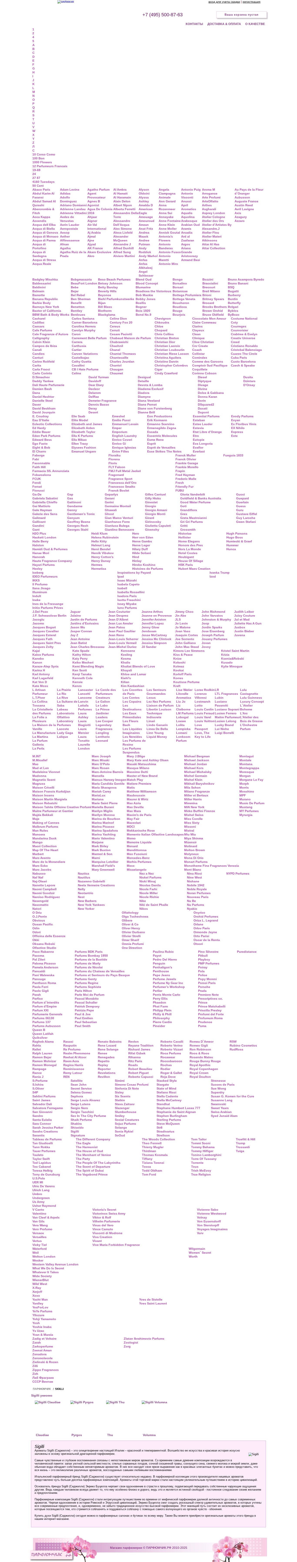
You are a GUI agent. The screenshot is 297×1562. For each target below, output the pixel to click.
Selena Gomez (81, 1092)
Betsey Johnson (110, 283)
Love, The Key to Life (203, 734)
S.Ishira (37, 1084)
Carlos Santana (83, 318)
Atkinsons (209, 240)
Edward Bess (42, 439)
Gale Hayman (42, 510)
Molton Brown (194, 850)
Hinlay (137, 561)
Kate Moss (40, 686)
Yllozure (38, 1315)
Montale (245, 760)
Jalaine (75, 615)
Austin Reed (244, 205)
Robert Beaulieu (140, 1069)
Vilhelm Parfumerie (106, 1221)
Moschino (246, 791)
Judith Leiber (244, 611)
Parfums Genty (86, 979)
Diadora (143, 393)
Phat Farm (160, 1006)
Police (202, 975)
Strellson (163, 1135)
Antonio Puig (191, 189)
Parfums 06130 (43, 1018)
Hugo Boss (234, 537)
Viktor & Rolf (101, 1217)
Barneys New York (45, 307)
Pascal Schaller (86, 1002)
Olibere (127, 920)
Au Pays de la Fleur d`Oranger (249, 191)
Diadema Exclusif (151, 389)
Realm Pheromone (76, 1053)
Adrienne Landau (73, 209)
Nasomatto (40, 904)
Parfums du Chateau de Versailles (100, 971)
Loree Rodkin (205, 690)
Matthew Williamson (142, 791)
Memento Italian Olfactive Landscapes (155, 834)
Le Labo (102, 705)
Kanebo (38, 658)
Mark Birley (100, 846)
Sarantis (38, 1135)
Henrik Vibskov (102, 553)
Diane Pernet (147, 404)
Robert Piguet (138, 1073)
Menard (132, 846)
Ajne (90, 240)
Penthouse (161, 971)
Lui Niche (222, 729)
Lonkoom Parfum (183, 738)
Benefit (76, 303)
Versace (38, 1233)
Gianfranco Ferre (117, 521)
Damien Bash (42, 389)
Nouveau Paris (198, 897)
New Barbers (87, 901)
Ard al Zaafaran (187, 238)
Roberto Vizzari (171, 1049)
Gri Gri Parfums (191, 521)
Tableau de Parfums (47, 1139)
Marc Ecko (40, 865)
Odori (36, 932)
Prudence (205, 1022)
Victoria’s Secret (104, 1209)
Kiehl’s (126, 678)
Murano (245, 799)
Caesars (38, 326)
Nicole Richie (149, 897)
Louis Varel (203, 717)
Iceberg (37, 572)
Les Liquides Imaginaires (132, 731)
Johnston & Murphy (216, 619)
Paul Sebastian (86, 1022)
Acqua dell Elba (44, 224)
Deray (92, 408)
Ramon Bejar (41, 1057)
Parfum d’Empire (44, 1006)
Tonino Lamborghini (206, 1155)
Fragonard (116, 475)
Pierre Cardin (162, 1022)
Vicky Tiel (39, 1245)
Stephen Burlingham (172, 1116)
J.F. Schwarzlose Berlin (49, 615)
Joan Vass (182, 631)
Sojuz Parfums (125, 1123)
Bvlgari (233, 307)
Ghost (109, 514)
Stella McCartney (169, 1100)
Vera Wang (40, 1225)
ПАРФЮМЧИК (42, 1388)
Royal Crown (199, 1073)
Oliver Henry (131, 928)
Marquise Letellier (105, 862)
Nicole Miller (148, 893)
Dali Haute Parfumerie (48, 385)
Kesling (126, 654)
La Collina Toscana (39, 703)
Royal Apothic (200, 1065)
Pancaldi (38, 971)
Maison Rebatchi (44, 803)
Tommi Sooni (200, 1143)
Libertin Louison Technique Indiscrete (159, 713)
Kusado (227, 662)
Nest (81, 897)
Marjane (97, 842)
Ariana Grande (186, 250)
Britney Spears (213, 299)
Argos (185, 244)
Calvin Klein (41, 342)
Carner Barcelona (84, 322)
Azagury (241, 217)
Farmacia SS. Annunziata (50, 471)
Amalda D (146, 205)
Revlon (133, 1041)
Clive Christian (203, 342)
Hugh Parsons (236, 533)
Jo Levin (181, 623)
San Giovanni (42, 1112)
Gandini (38, 525)
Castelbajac (80, 357)
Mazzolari (134, 822)
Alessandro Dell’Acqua (121, 222)
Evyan (235, 420)
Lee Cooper (104, 721)
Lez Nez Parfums (159, 701)
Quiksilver (39, 1037)
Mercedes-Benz (138, 858)
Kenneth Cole (82, 678)
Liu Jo (180, 701)
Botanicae (180, 291)
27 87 (36, 178)
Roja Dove (168, 1076)
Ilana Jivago (41, 588)
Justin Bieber (244, 631)
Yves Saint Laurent (153, 1303)
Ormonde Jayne (205, 932)
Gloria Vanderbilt (192, 494)
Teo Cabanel (41, 1166)
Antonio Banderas (166, 246)
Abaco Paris (41, 189)
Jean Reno (116, 635)
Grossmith (188, 529)
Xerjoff (37, 1291)
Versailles (39, 1237)
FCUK (36, 478)
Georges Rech (77, 525)
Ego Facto (40, 443)
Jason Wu (77, 627)
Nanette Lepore (43, 885)
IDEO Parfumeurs (45, 576)
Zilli (35, 1366)
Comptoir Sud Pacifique (209, 365)
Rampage (39, 1069)
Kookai (178, 670)
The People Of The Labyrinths (98, 1162)
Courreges (238, 326)
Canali (37, 350)
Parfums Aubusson (46, 1026)
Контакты (194, 24)
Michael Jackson (196, 760)
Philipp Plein (162, 1010)
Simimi (120, 1080)
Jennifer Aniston (154, 619)
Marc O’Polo (101, 764)
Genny (72, 510)
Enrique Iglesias (124, 447)
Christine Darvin (167, 361)
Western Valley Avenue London (55, 1264)
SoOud (120, 1135)
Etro (196, 436)
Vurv (200, 1233)
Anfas (143, 260)
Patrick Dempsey (87, 1006)
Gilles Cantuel (155, 494)
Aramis (186, 228)
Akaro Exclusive (99, 252)
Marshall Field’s (103, 865)
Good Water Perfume (195, 502)
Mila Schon (192, 787)
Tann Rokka (41, 1147)
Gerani (110, 498)
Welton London (43, 1256)
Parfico (37, 998)
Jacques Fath (42, 639)
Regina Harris (73, 1065)
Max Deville (135, 807)
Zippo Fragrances (45, 1370)
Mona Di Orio (194, 858)
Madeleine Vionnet (46, 772)
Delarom (94, 393)
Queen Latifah (42, 1033)
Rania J (37, 1076)
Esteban (199, 420)
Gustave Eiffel (246, 514)
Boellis (141, 303)
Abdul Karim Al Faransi (43, 195)
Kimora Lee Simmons (189, 650)
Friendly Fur (184, 486)
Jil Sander (149, 647)
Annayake (166, 217)
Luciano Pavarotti (221, 703)
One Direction (132, 947)
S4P (35, 1092)
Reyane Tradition (141, 1045)
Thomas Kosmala (155, 1155)
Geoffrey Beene (78, 521)
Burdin (233, 299)
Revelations (106, 1073)
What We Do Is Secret (48, 1268)
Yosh (36, 1323)
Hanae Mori (40, 553)
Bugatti (233, 291)
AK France (95, 248)
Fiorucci (38, 490)
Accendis (39, 221)
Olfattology (130, 912)
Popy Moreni (207, 979)
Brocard (208, 303)
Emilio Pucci (121, 420)
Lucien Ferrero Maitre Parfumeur (227, 715)
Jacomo (38, 623)
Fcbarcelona (41, 475)
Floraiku (114, 455)
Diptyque (204, 381)
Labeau (62, 709)
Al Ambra (120, 189)
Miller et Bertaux (196, 795)
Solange (121, 1127)
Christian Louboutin (170, 350)
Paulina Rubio (163, 951)
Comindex (199, 357)
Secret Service (81, 1088)
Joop (205, 623)
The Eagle (83, 1143)
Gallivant (39, 521)
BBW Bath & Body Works (50, 314)
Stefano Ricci (166, 1092)
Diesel (202, 377)
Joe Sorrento (184, 639)
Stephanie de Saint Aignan (176, 1112)
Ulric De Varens (43, 1186)
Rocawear (167, 1057)
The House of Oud (89, 1151)
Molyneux (191, 854)
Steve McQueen (168, 1123)
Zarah (36, 1342)
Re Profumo (72, 1049)
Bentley (76, 310)
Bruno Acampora (240, 279)
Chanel (115, 350)
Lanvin (83, 701)
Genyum (73, 518)
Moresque (246, 772)
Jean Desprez (118, 615)
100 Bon (38, 158)
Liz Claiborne (183, 707)
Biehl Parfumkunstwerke (116, 299)
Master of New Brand (142, 776)
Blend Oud (144, 279)
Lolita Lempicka (183, 727)
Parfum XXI (40, 1010)
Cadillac (38, 322)
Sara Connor (41, 1123)
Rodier (165, 1069)
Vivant (97, 1241)
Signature (78, 1135)
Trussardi (243, 1147)
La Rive (62, 697)
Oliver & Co (130, 924)
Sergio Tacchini (82, 1112)
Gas (70, 498)
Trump (240, 1143)
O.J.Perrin (39, 916)
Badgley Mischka (45, 279)
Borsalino (180, 283)
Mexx (131, 865)
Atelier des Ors (213, 221)
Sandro (37, 1116)
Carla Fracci (41, 369)
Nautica (83, 873)
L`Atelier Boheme (246, 707)
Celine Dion (118, 318)
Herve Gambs (142, 541)
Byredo (259, 279)
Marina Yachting (104, 834)
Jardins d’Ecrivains (84, 623)
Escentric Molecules (162, 436)
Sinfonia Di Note (127, 1088)
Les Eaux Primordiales (132, 715)
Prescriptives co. (210, 998)
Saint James (41, 1100)
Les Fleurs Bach (130, 723)
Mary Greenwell (103, 869)
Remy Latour (72, 1073)
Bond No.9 (143, 314)
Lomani (181, 733)
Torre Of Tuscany (204, 1159)
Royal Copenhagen (204, 1069)
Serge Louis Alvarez (85, 1100)
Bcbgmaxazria (81, 279)
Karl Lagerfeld (42, 678)
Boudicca (180, 307)
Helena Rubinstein (105, 537)
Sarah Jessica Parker (47, 1127)
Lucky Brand (224, 725)
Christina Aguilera (168, 357)
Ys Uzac (38, 1330)
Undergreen (41, 1198)
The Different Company (93, 1139)
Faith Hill (39, 467)
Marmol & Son (102, 854)
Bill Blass (105, 307)
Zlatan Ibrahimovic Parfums (144, 1338)
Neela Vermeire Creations (96, 885)
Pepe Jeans (161, 975)
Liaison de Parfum (160, 705)
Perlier (157, 990)
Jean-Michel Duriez (122, 647)
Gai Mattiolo (41, 506)
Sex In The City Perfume (88, 1116)
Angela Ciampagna (167, 191)
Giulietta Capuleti (158, 525)
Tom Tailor (199, 1139)
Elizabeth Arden (83, 428)
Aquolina (188, 217)
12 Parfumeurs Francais (49, 166)
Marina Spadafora (105, 830)
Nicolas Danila (150, 885)
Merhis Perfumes (139, 862)
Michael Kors (194, 768)
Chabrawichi (119, 342)
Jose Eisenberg (213, 631)
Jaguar (75, 611)
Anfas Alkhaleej (145, 265)
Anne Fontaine (170, 221)
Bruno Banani (238, 283)
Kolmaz (178, 666)
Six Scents (122, 1096)
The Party (83, 1159)
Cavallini (78, 365)
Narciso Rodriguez (46, 897)
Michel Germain (195, 776)
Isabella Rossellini (131, 592)
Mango (37, 842)
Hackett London (44, 537)
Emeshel (118, 416)
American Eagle (146, 211)
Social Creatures (127, 1119)
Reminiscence (73, 1069)
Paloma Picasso (44, 963)
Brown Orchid (212, 310)
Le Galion (103, 701)
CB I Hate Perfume (85, 369)
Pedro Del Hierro (165, 959)
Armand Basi (190, 260)
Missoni (190, 826)
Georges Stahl (77, 529)
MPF (242, 795)
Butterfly (234, 303)
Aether (65, 236)
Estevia (198, 428)
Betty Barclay (108, 287)
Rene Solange (108, 1049)
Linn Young (155, 733)
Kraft (176, 686)
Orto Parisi (201, 936)
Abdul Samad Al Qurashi (44, 203)
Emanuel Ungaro (84, 451)
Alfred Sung (122, 252)
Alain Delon (121, 201)
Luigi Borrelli (224, 733)
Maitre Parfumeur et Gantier (52, 811)
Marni (96, 858)
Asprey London (213, 213)
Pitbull (203, 955)
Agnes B (93, 201)
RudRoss (236, 1049)
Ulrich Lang (41, 1190)
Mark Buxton (101, 850)
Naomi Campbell (44, 889)
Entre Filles (120, 451)
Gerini (109, 502)
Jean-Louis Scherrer (123, 639)
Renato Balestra (110, 1041)
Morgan (245, 776)
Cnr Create (200, 346)
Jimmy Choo (184, 611)
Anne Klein (167, 224)
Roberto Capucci (140, 1076)
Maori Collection (44, 846)
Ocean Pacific (42, 924)
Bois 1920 (143, 310)
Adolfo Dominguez (68, 199)
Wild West (39, 1284)
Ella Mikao (79, 439)
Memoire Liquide (139, 842)
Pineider (159, 1026)
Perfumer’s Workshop (169, 987)
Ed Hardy (39, 428)
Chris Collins (164, 334)
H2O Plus (39, 533)
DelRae (93, 396)
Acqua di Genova (45, 232)
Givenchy (152, 529)
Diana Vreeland (149, 400)
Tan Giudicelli (42, 1143)
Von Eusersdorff (209, 1221)
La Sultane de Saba (67, 703)
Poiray (202, 967)
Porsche (204, 987)
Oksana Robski (43, 944)
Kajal (36, 650)
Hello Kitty (99, 541)
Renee (102, 1053)
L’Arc (244, 713)
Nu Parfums (195, 904)
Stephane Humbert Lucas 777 (178, 1108)
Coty (234, 322)
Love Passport (201, 727)
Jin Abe (180, 615)
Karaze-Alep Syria (45, 666)
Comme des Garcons (207, 361)
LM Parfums (185, 713)
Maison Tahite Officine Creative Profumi (61, 807)
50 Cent (38, 185)
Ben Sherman (81, 299)
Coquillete (199, 369)
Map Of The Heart (45, 850)
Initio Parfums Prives (47, 607)
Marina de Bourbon (106, 819)
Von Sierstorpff (208, 1225)
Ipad (120, 576)
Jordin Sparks (212, 627)
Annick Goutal (169, 232)
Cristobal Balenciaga (246, 350)
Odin (36, 928)
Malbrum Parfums (45, 826)
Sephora (77, 1096)
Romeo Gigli (199, 1045)
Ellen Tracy (80, 443)
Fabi (35, 459)
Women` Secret (200, 1252)
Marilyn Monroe (103, 815)
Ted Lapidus (41, 1162)
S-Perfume (40, 1080)
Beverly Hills (107, 291)
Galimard (39, 518)
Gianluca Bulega (117, 525)
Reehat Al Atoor (74, 1057)
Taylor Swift (41, 1159)
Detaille (143, 381)
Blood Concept (147, 283)
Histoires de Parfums (147, 568)
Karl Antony (41, 674)
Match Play (135, 779)
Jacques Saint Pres (46, 643)
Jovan (206, 643)
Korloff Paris (182, 674)
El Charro (39, 451)
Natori (36, 908)
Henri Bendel (100, 549)
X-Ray (36, 1288)
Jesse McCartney (154, 635)
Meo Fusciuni (137, 854)
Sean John (79, 1084)
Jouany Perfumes (214, 639)
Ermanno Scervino (160, 424)
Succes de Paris (223, 1084)
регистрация (251, 1)
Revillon (104, 1076)
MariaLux (98, 795)
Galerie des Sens (44, 514)
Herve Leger (141, 545)
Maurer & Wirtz (137, 799)
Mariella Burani (103, 807)
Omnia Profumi (133, 944)
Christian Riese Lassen (172, 353)
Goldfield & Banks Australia (200, 498)
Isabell (122, 588)
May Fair (133, 819)
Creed (235, 342)
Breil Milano (211, 291)
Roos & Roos (199, 1053)
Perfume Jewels (164, 979)
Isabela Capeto (128, 584)
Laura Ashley (83, 715)
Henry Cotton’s (102, 557)
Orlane (198, 924)
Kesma (126, 658)
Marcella (98, 776)
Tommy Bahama (203, 1147)
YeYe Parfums (42, 1311)
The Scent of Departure (93, 1166)
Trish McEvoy (201, 1170)
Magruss (38, 783)
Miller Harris (193, 799)
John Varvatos (212, 615)
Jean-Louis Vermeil (122, 643)
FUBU (179, 490)
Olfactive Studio (44, 947)
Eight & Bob (41, 447)
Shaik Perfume (81, 1119)
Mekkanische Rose (141, 830)
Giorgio (150, 506)
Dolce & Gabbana (211, 393)
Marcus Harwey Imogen (109, 779)
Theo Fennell (152, 1143)
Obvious (38, 920)
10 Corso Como (43, 154)
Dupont (203, 412)
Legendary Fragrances (104, 727)
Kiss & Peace (183, 654)
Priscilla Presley (210, 1010)
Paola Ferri (40, 987)
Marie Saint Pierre (105, 803)
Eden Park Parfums (46, 436)
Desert (93, 412)
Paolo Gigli (40, 990)
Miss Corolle (193, 819)
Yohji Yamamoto (44, 1319)
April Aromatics (188, 207)
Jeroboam (149, 631)
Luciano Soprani (227, 709)
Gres (183, 514)
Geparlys (111, 494)
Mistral (189, 830)
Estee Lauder (202, 424)
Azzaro (240, 221)
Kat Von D (39, 682)
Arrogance (209, 193)
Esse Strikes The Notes (164, 451)
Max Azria (134, 803)
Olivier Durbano (133, 932)
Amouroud (146, 221)
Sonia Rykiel (124, 1131)
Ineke (36, 600)
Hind (135, 557)
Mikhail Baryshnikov (199, 783)
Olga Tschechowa (135, 916)
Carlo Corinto (42, 373)
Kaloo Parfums (43, 654)
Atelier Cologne (213, 217)
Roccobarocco (171, 1061)
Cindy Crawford (166, 373)
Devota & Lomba (150, 385)
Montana (245, 764)
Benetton (78, 307)
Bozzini (207, 279)
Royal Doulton (200, 1076)
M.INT (36, 756)
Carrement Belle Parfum (89, 338)
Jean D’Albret (118, 619)
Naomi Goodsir (43, 893)
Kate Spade (80, 650)
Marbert (38, 854)
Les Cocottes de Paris (132, 691)
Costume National (244, 318)
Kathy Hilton (81, 654)
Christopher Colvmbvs (171, 365)
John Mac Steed (187, 647)
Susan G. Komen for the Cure (232, 1096)
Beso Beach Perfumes (114, 279)
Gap (70, 494)
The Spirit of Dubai (90, 1170)
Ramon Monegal (44, 1065)
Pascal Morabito (87, 998)
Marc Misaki (100, 760)
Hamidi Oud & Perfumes (50, 549)
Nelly (81, 889)
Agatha (65, 248)
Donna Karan (207, 396)
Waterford (39, 1248)
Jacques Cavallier (45, 631)
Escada (152, 432)
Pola (201, 971)
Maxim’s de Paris (139, 815)
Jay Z (74, 635)
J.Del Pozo (40, 611)
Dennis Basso (98, 404)
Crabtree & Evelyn (244, 334)
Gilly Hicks (153, 498)
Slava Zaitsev (125, 1104)
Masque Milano (138, 768)
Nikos (143, 908)
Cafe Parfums (42, 330)
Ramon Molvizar (44, 1061)
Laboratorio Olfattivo (65, 715)
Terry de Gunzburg (46, 1174)
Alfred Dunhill (123, 248)
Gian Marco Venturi (119, 518)
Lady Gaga (65, 733)
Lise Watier (184, 690)
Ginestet (151, 502)
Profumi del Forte (211, 1014)
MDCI (131, 826)
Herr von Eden (142, 537)
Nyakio (192, 908)
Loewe (181, 721)
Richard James (139, 1049)
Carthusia (79, 346)
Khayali (126, 670)
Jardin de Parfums (83, 619)
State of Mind (166, 1088)
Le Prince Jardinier (103, 711)
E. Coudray (40, 416)
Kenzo (77, 686)
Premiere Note (208, 994)
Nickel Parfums (150, 877)
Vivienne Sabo (207, 1209)
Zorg (127, 1346)
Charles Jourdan (122, 361)
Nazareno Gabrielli (91, 881)
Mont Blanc (192, 869)
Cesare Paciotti (121, 334)
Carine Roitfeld (43, 361)
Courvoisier (239, 330)
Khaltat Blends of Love (138, 666)
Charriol (116, 365)
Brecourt (208, 287)
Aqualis (186, 213)
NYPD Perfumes (237, 873)
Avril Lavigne (244, 209)
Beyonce (104, 295)
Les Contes (131, 697)
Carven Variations (85, 353)
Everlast (199, 451)
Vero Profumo (42, 1229)
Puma (202, 1026)
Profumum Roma (210, 1018)
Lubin (219, 697)
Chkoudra (162, 322)
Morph (244, 783)
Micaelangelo (137, 869)
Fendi (36, 482)
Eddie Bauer (41, 432)
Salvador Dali (42, 1104)
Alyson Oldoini (144, 191)
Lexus (151, 697)
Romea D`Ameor (202, 1041)
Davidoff (94, 381)
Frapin (180, 471)
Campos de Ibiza (44, 346)
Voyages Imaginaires (212, 1229)
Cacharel (38, 318)
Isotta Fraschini (129, 600)
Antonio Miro (168, 264)
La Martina (40, 736)
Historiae (185, 533)
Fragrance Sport (120, 478)
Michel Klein (193, 779)
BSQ (231, 287)
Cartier (77, 350)
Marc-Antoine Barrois (107, 772)
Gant (36, 529)
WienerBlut (40, 1280)
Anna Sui (165, 213)
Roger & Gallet (171, 1073)
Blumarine (143, 287)
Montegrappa (249, 768)
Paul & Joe (83, 1014)
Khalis (125, 662)
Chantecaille (119, 357)
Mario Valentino (103, 838)
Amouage (146, 217)
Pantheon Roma (44, 983)
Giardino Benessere (119, 529)
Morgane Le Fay (251, 779)
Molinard (190, 846)
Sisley (119, 1092)
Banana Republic (45, 299)
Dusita (248, 377)
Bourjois (179, 314)
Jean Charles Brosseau (87, 647)
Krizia (225, 654)
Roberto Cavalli (171, 1041)
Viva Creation (102, 1237)
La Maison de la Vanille (44, 727)
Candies (38, 353)
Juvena (239, 635)
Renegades (106, 1057)
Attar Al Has (210, 244)
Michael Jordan (195, 764)
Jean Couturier (119, 611)
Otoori (198, 944)
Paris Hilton (83, 990)
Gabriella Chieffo (44, 502)
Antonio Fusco (170, 252)
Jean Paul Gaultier (121, 631)
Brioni (206, 295)
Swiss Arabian (221, 1112)
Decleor (94, 389)
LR (217, 690)
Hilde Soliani (141, 553)
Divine (202, 389)
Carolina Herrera (84, 326)
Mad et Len (40, 768)
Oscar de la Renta (207, 940)
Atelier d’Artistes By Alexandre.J (217, 226)
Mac (35, 764)
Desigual (144, 377)
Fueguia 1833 (233, 455)
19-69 (36, 170)
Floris (112, 463)
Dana (36, 393)
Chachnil (116, 346)
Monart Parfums (196, 862)
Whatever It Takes (45, 1272)
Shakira (76, 1123)
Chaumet (116, 373)
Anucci (186, 201)
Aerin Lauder (69, 224)
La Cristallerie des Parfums (42, 711)
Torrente (197, 1162)
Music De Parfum (251, 803)
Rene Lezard (107, 1045)
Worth (193, 1256)
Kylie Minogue (231, 666)
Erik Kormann (157, 420)
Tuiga (240, 1151)
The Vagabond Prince (92, 1174)
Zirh (35, 1373)
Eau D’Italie (40, 420)
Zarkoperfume (42, 1346)
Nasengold (40, 901)
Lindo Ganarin (157, 725)
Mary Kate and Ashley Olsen (148, 760)
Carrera (77, 342)
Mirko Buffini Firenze (199, 811)
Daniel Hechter (43, 396)
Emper (117, 428)
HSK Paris (185, 564)
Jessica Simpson (154, 643)
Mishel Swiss (194, 815)
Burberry (234, 295)
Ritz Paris (135, 1061)
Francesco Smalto (121, 486)
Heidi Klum (99, 533)
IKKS (36, 580)
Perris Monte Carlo (166, 994)
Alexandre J (122, 244)
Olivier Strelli (131, 936)
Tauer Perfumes (43, 1151)
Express (237, 432)
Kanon (37, 662)
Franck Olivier (185, 459)
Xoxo (36, 1295)
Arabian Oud (190, 224)
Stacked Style (167, 1080)
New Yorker (86, 908)
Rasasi (68, 1041)
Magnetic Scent (43, 779)
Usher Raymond (44, 1205)
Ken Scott (79, 670)
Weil (35, 1252)
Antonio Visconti (187, 195)
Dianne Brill (146, 412)
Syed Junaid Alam (224, 1116)
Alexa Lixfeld (123, 232)
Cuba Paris (239, 357)
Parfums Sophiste (88, 987)
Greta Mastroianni (193, 518)
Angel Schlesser (146, 273)
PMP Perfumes (208, 963)
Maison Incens (43, 795)
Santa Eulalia (42, 1119)
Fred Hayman (185, 475)
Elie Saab (78, 416)
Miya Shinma (193, 838)
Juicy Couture (244, 615)
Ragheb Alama (43, 1041)
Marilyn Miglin (102, 811)
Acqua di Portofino (39, 246)
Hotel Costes (187, 553)
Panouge (39, 979)
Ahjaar (92, 217)
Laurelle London (84, 746)
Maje (35, 819)
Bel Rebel (78, 295)
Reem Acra (71, 1061)
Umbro (37, 1194)
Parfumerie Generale (47, 1014)
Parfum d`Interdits (45, 1002)
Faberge (38, 455)
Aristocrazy (189, 256)
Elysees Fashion (84, 447)
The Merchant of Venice (93, 1155)
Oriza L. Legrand (206, 920)
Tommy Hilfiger (202, 1151)
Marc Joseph (101, 756)
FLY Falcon (116, 467)
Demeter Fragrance (102, 400)
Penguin (159, 963)
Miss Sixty (191, 822)
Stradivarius (165, 1131)
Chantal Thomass (123, 353)
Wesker (37, 1260)
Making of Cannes (45, 822)
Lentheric (103, 736)
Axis (238, 213)
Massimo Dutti (137, 772)
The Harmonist (87, 1147)
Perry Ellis (160, 998)
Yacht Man (40, 1299)
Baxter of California (46, 310)
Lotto (199, 705)
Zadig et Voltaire (44, 1338)
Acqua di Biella (43, 228)
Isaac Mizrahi (127, 580)
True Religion (201, 1174)
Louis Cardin (204, 709)
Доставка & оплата (224, 24)
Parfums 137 (41, 1022)
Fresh (179, 482)
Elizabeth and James (87, 424)
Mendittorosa (137, 850)
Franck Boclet (118, 490)
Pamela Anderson (45, 967)
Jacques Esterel (44, 635)
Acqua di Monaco (45, 236)
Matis (131, 787)
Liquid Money (157, 736)
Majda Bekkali (42, 815)
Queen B (38, 1030)
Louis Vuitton (205, 721)
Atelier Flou (210, 232)
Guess (241, 506)
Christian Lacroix (167, 346)
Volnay (202, 1217)
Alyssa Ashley (144, 199)
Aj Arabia (94, 232)
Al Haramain (122, 197)
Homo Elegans (189, 541)
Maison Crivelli (43, 787)
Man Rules (40, 830)
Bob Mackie (144, 295)
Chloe (159, 326)
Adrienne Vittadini (73, 213)
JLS (178, 619)
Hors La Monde (189, 549)
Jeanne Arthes (152, 611)
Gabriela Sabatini (45, 498)
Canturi (37, 357)
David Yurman (98, 377)
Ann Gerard (167, 201)
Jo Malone (182, 627)
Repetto (104, 1061)
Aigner (92, 221)
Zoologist (131, 1342)
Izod (213, 576)
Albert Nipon (122, 205)
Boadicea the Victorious (153, 291)
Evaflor (198, 447)
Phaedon (159, 1002)
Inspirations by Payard (134, 572)
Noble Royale (197, 889)
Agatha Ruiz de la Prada (73, 254)
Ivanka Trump (220, 572)
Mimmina (190, 803)
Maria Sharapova (104, 787)
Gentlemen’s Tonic (81, 514)
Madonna (39, 776)
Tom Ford (149, 1174)
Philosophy (161, 1018)
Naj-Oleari (39, 881)
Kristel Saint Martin (235, 650)
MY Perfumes (249, 811)
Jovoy (206, 647)
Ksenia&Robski (232, 658)
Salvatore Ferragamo (47, 1108)
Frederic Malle (185, 478)
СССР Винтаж (42, 1381)
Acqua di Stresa (44, 260)
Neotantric (85, 893)
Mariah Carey (101, 791)
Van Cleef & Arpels (46, 1217)
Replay (103, 1065)
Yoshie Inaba (42, 1327)
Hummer (232, 545)
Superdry (217, 1092)
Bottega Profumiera (187, 295)
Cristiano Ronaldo (244, 346)
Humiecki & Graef (239, 541)
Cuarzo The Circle (244, 353)
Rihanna (134, 1057)
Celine (76, 373)
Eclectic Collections (47, 424)
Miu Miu (190, 834)
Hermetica (98, 568)
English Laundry (124, 436)
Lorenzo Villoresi (201, 695)
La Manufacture (44, 733)
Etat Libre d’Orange (207, 432)
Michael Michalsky (198, 772)
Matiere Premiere (139, 783)
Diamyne (144, 396)
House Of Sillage (190, 561)
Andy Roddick (145, 250)
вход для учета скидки (224, 1)
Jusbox (239, 627)
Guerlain (242, 502)
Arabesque (189, 221)
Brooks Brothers (214, 307)
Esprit (151, 443)
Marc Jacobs (41, 869)
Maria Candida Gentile (108, 783)
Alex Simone (122, 228)
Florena (114, 459)
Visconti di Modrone (107, 1233)
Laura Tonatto (84, 738)
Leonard (102, 740)
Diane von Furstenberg (155, 408)
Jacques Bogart (44, 627)
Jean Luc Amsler (120, 623)
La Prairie (64, 690)
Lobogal (182, 717)
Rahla (36, 1045)
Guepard (242, 498)
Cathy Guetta (81, 361)
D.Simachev (41, 377)
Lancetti (84, 693)
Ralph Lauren (42, 1053)
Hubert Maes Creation (194, 568)
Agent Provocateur (96, 195)
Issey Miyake (127, 604)
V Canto (38, 1209)
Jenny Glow (150, 627)
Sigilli (75, 1131)
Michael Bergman (197, 756)
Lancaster (85, 690)
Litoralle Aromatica (183, 695)
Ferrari (37, 486)
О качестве (255, 24)
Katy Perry (80, 658)
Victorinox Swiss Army (108, 1213)
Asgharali (209, 209)
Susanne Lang (221, 1100)
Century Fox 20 (121, 322)
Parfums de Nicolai (89, 967)
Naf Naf (37, 877)
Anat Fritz (146, 228)
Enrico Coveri (122, 439)
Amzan (144, 224)
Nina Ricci (194, 873)
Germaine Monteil (118, 506)
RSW (233, 1041)
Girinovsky (153, 521)
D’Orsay (249, 385)
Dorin (202, 400)
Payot (157, 955)
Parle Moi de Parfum (89, 994)
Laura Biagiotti (84, 723)
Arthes (207, 205)
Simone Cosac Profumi (131, 1084)
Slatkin (120, 1100)
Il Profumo (40, 584)
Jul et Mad (242, 619)
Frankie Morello (187, 467)
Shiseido (77, 1127)
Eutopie (198, 439)
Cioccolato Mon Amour (209, 318)
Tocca (146, 1166)
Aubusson (242, 197)
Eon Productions (159, 416)
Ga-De (37, 494)
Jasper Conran (81, 631)
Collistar (198, 353)
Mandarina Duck (44, 838)
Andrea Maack (144, 234)
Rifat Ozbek (136, 1053)
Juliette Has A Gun (248, 623)
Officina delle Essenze (48, 936)
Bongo (178, 279)
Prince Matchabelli (211, 1006)
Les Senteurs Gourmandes (156, 691)
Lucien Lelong (225, 721)
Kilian (125, 682)
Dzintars (249, 381)
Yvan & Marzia (42, 1334)
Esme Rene (155, 439)
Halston (38, 545)
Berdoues (78, 314)
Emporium (119, 432)
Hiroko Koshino (143, 564)
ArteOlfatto (210, 201)
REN (66, 1076)
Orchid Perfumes (206, 916)
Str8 (159, 1127)
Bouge (177, 310)
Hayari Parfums (43, 564)
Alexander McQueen (120, 238)
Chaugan (116, 369)
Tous (195, 1166)
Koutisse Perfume (186, 682)
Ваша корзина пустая (242, 14)
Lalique (62, 736)
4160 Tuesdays (43, 181)
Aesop (65, 232)
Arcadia (186, 232)
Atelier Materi (212, 236)
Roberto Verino (171, 1045)
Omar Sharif (130, 940)
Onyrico (199, 912)
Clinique (198, 338)
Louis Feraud (204, 713)
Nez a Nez (146, 873)
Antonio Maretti (165, 258)
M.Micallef (39, 760)
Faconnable (41, 463)
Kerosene (128, 650)
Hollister (184, 537)
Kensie (77, 682)
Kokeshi (179, 662)
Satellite (77, 1080)
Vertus (37, 1241)
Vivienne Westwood (211, 1213)
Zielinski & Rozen (45, 1362)
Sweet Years (220, 1108)
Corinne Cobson (204, 373)
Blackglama (106, 314)
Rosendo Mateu (201, 1057)
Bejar (74, 291)
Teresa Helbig (42, 1170)
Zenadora (39, 1354)
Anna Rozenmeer (167, 207)
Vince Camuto (102, 1229)
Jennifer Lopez (153, 623)
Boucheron (181, 303)
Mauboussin (136, 795)
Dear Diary (96, 385)
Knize (177, 658)
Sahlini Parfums (44, 1096)
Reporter (104, 1069)
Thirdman (149, 1151)
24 (34, 174)
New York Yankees (91, 904)
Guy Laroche (245, 518)
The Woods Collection (158, 1139)
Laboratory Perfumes (65, 723)
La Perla (38, 748)
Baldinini (39, 287)
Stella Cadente (167, 1096)
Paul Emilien (84, 1018)
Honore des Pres (190, 545)
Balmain (38, 291)
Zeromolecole (42, 1358)
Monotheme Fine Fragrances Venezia (211, 865)
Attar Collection (213, 248)
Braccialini (210, 283)
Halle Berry (40, 541)
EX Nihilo (238, 428)
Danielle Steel (42, 400)
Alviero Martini (124, 256)
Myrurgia (245, 815)
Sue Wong (218, 1088)
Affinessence (70, 240)
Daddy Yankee (42, 381)
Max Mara (134, 811)
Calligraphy (40, 338)
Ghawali (111, 510)
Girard (149, 518)
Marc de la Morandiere (48, 862)
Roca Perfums (170, 1053)
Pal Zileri (38, 959)
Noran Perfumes (199, 893)
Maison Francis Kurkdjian (51, 791)
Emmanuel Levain (125, 424)
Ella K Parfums (82, 436)
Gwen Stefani (246, 521)
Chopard (161, 330)
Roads (133, 1065)
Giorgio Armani (156, 510)
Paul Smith (83, 1026)
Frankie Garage (186, 463)
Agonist (93, 205)
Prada (202, 990)
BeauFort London (84, 283)
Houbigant (186, 557)
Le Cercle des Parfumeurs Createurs (106, 693)
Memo (131, 838)
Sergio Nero (79, 1108)
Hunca (231, 549)
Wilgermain (197, 1248)
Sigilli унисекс (41, 1395)
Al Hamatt (120, 193)
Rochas (166, 1065)
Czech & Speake (243, 365)
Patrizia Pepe (84, 1010)
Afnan (64, 244)
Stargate (163, 1084)
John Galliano (185, 643)
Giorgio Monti (155, 514)
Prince (202, 1002)
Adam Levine (69, 189)
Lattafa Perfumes (85, 707)
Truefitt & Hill (245, 1139)
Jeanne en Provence (157, 615)
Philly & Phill (162, 1014)
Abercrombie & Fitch (43, 211)
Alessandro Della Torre (125, 215)
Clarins (197, 326)
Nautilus (84, 877)
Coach (197, 350)
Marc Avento (41, 858)
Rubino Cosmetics (243, 1045)
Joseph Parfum (213, 635)
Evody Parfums (242, 416)
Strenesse (218, 1080)
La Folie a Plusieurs (39, 719)
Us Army (38, 1202)
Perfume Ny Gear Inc (168, 983)
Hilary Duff (140, 549)
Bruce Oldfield (213, 314)
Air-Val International (96, 226)
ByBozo (233, 314)
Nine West (194, 877)
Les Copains (132, 701)
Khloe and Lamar (133, 674)
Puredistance (247, 951)
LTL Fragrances (226, 693)
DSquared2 (206, 404)
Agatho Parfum (98, 189)
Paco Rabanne (43, 951)
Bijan (102, 303)
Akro (90, 256)
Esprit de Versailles (161, 447)
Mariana (97, 799)
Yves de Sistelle (150, 1299)
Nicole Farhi (148, 889)
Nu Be (191, 901)
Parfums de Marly (87, 963)
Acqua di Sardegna (39, 254)
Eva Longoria (203, 443)
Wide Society (42, 1276)
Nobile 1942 (195, 885)
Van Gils (38, 1221)
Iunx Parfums (127, 607)
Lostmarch (202, 701)
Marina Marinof (103, 822)
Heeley (37, 568)
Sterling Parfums (169, 1119)
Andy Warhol (148, 256)
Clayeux (198, 330)
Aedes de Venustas (67, 219)
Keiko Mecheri (82, 662)
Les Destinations (132, 707)
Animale (165, 197)
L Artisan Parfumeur (40, 691)
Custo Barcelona (243, 361)
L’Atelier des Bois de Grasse (251, 719)
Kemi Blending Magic (88, 666)
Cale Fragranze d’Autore (50, 334)
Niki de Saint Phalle (153, 904)
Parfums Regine (86, 983)
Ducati (202, 408)
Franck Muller (185, 455)
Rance (37, 1073)
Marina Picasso (103, 826)
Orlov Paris (202, 928)
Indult (36, 596)
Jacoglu (38, 619)
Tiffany (147, 1159)
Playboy (204, 959)
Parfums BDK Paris (89, 951)
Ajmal (91, 236)
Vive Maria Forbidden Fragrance (116, 1245)
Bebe (74, 287)
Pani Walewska (43, 975)
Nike (142, 901)
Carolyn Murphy (83, 330)
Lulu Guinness (251, 697)
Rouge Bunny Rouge (205, 1061)
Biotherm (105, 310)
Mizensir (190, 842)
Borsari (178, 287)
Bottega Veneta (184, 299)
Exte (234, 436)
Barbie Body (41, 303)
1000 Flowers (42, 162)
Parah (36, 994)
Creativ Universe (243, 338)
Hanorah (38, 557)
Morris (244, 787)
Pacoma (38, 955)
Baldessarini (41, 283)
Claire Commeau (204, 322)
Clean (196, 334)
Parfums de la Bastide (91, 959)
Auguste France (246, 201)
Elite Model (80, 420)
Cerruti (115, 330)
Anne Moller (168, 228)
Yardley (37, 1303)
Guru (240, 510)
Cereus (115, 326)
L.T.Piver (38, 697)
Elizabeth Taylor (83, 432)
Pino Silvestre (208, 951)
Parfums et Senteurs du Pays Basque (102, 975)
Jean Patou (116, 627)
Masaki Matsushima (141, 764)
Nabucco (39, 873)
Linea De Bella (157, 729)
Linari (151, 721)
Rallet (36, 1049)
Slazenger (122, 1108)
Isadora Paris (127, 596)
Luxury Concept (252, 701)
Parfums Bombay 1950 (91, 955)
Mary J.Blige (136, 756)
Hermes (96, 564)
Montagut (246, 756)
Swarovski (218, 1104)
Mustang (245, 807)
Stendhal (163, 1104)
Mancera (38, 834)
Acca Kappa (41, 217)
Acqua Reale (41, 264)
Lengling (102, 733)
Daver (36, 404)
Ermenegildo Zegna (161, 428)
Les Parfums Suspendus (132, 750)
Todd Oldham (152, 1170)
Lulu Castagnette (249, 691)
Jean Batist (78, 643)
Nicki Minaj (147, 881)
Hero (135, 533)
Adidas (65, 193)
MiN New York (194, 807)
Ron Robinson (200, 1049)
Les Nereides (132, 736)
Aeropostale (69, 228)
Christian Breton (167, 338)
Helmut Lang (100, 545)
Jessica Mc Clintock (156, 639)
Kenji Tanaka (82, 674)
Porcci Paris (207, 983)
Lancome (85, 697)
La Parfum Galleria (39, 742)
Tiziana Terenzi (153, 1162)
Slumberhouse (125, 1112)
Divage (203, 385)
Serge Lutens (80, 1104)
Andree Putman (144, 242)
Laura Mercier (83, 731)
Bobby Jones (145, 299)
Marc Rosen (100, 768)
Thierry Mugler (153, 1147)
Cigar (158, 369)
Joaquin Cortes (186, 635)
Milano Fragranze (197, 791)
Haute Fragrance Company (52, 561)
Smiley (120, 1116)
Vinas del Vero (102, 1225)
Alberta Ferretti (124, 209)
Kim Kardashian (132, 686)
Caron (76, 334)
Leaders (102, 717)
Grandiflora (188, 510)
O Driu (37, 912)
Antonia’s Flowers (166, 238)
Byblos (233, 310)
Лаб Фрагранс (43, 1377)
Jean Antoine (80, 639)
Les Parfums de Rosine (134, 742)
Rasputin (70, 1045)
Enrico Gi (119, 443)
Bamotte (38, 295)
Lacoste (63, 729)
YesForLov (40, 1307)
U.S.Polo (38, 1178)
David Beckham (43, 408)
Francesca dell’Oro (122, 482)
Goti (183, 506)
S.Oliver (38, 1088)
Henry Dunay (100, 561)
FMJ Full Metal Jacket (124, 471)
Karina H (38, 670)
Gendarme (74, 506)
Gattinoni (74, 502)
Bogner (141, 307)
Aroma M (208, 189)
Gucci (240, 494)
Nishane (193, 881)
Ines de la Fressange (47, 604)
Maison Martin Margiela (49, 799)
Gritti (184, 525)
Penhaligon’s (162, 967)
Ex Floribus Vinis (243, 424)
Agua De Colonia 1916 (99, 211)
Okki (35, 940)
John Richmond (213, 611)
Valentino (39, 1213)
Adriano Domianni (73, 205)
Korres (178, 678)
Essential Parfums (206, 416)
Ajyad (91, 244)
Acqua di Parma (44, 240)
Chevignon (163, 318)
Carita (36, 365)
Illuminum (39, 592)
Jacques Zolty (42, 647)
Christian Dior (165, 342)
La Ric (61, 693)
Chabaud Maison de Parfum (130, 338)
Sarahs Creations (45, 1131)
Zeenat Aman (42, 1350)
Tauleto (37, 1155)
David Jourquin (43, 412)
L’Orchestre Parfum (248, 727)
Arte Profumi (211, 197)
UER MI (37, 1182)
